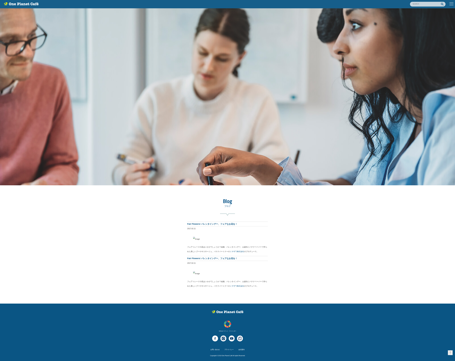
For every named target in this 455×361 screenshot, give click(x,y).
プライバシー (229, 349)
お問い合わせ (215, 349)
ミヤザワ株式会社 (237, 251)
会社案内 (241, 349)
